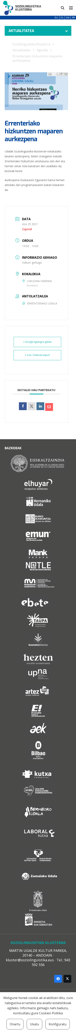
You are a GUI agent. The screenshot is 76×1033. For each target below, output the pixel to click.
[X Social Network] (31, 406)
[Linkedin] (40, 406)
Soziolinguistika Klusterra (31, 44)
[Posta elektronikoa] (49, 407)
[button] (63, 8)
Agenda (42, 50)
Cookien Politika (51, 1013)
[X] (67, 979)
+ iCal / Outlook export (37, 355)
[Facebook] (58, 979)
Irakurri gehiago (32, 262)
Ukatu (34, 1024)
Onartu (15, 1024)
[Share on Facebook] (23, 406)
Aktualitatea (21, 50)
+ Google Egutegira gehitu (37, 342)
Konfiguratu (57, 1024)
